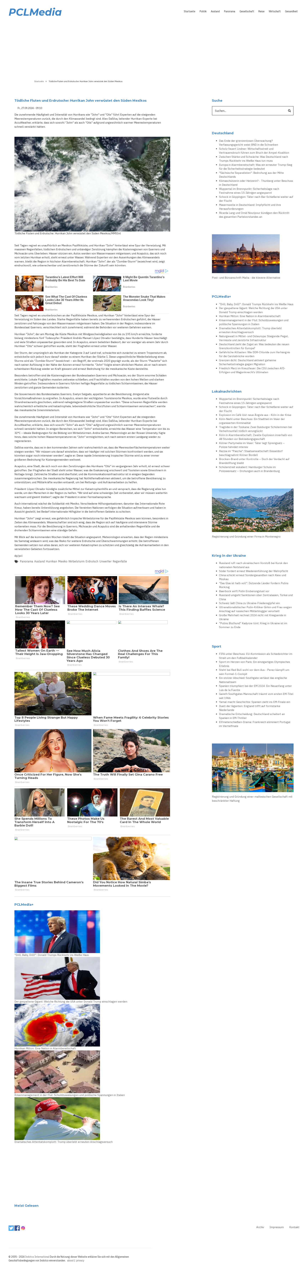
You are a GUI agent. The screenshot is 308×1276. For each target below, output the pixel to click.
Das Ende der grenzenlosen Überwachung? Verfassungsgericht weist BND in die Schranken (248, 143)
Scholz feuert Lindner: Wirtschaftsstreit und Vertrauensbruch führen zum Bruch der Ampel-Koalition (254, 151)
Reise (261, 11)
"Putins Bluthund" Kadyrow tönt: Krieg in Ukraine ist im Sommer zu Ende (253, 625)
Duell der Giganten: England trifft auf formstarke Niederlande (249, 708)
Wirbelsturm (76, 561)
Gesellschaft (247, 11)
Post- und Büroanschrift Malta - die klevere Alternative (246, 277)
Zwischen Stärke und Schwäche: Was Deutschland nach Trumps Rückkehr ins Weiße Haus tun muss (253, 159)
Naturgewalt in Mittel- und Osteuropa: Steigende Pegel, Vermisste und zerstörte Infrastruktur (253, 338)
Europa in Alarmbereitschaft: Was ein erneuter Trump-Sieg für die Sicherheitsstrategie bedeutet (255, 167)
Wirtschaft (275, 11)
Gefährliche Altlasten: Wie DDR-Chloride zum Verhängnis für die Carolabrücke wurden (254, 354)
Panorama (229, 11)
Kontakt (294, 1227)
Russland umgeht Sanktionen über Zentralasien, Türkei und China (256, 597)
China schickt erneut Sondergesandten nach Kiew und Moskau (252, 577)
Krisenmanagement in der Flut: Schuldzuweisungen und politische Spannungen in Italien (69, 1095)
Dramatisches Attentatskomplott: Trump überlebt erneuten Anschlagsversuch (63, 1142)
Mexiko (62, 561)
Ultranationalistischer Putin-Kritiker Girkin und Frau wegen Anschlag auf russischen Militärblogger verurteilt (255, 609)
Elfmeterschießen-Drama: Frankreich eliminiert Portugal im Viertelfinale (254, 724)
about (70, 1260)
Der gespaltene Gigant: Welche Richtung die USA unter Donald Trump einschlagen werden (70, 1001)
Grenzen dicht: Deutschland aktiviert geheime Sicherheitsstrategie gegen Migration (247, 362)
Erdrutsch (92, 561)
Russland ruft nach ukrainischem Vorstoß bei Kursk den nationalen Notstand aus (253, 565)
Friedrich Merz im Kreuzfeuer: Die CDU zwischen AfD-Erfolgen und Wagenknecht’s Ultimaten (252, 370)
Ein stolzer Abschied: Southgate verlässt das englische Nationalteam (253, 680)
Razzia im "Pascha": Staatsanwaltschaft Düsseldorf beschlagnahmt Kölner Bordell (251, 453)
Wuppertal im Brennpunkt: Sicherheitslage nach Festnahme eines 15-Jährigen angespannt (249, 191)
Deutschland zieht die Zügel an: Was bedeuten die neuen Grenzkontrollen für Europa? (254, 346)
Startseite (189, 11)
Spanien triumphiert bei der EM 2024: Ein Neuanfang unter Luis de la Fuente (255, 688)
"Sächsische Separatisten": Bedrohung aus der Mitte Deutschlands (251, 175)
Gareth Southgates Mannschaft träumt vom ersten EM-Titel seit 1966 (256, 696)
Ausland (215, 11)
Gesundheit (291, 11)
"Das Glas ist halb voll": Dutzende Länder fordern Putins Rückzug (253, 585)
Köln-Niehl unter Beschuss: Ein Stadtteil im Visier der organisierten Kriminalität (252, 421)
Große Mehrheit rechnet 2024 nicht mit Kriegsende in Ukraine (252, 617)
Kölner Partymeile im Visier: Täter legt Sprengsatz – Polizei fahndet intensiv (252, 445)
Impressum (277, 1227)
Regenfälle (120, 561)
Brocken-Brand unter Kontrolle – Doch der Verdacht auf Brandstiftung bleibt (254, 461)
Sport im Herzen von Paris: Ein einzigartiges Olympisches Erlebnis (254, 664)
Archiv (260, 1227)
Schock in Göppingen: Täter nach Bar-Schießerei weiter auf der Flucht (256, 199)
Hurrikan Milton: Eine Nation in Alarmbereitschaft (45, 1048)
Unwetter (105, 561)
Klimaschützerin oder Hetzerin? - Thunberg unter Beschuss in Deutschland (256, 183)
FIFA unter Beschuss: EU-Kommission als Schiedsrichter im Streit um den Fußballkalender (255, 656)
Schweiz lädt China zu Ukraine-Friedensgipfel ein (249, 603)
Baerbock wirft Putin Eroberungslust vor (244, 591)
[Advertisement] (154, 47)
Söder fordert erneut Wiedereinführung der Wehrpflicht (253, 571)
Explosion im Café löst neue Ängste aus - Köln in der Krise (255, 415)
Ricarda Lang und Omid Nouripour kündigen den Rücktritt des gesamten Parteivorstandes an (254, 215)
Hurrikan (51, 561)
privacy (80, 1260)
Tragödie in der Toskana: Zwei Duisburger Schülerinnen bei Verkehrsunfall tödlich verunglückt (255, 429)
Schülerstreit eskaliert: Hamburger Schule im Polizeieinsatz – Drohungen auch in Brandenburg (249, 469)
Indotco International (37, 1256)
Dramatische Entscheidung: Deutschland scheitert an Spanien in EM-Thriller (252, 716)
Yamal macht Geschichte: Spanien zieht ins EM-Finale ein (254, 702)
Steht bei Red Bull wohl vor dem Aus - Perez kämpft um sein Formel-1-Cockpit (254, 672)
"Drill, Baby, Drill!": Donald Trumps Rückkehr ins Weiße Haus (51, 955)
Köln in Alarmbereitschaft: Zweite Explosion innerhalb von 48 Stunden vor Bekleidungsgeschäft (255, 437)
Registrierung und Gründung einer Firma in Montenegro (246, 536)
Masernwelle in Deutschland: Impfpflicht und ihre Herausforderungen (250, 207)
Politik (203, 11)
